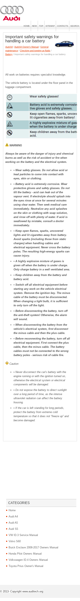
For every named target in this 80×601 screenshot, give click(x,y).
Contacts (62, 26)
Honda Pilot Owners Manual (25, 553)
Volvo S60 (15, 541)
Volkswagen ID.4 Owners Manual (28, 559)
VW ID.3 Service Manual (23, 535)
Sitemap (50, 26)
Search (74, 26)
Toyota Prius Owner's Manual (26, 566)
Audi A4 (9, 47)
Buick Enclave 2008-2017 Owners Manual (33, 547)
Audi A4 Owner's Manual (26, 47)
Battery (9, 54)
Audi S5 (13, 528)
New (34, 26)
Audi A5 (13, 522)
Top (41, 26)
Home (27, 26)
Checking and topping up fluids (35, 50)
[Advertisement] (42, 63)
